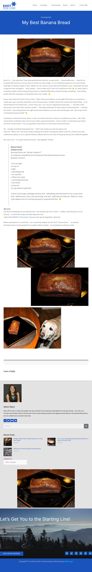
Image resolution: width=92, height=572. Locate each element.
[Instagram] (81, 553)
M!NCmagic (69, 561)
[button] (48, 5)
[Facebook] (67, 553)
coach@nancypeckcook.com (10, 536)
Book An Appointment (11, 554)
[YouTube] (90, 553)
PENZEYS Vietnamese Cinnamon (24, 217)
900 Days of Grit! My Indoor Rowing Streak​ (27, 448)
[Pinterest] (85, 553)
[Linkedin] (76, 553)
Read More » (16, 442)
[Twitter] (71, 553)
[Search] (86, 426)
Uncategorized (46, 17)
